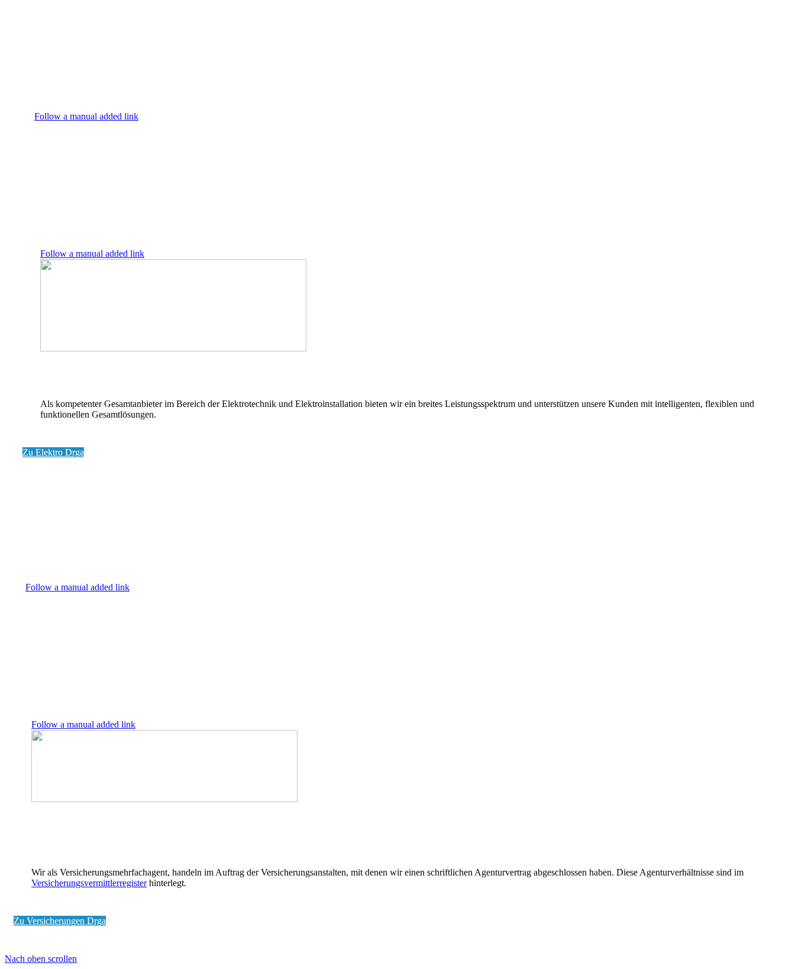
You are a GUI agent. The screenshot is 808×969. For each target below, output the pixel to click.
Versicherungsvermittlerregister (89, 883)
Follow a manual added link (86, 116)
